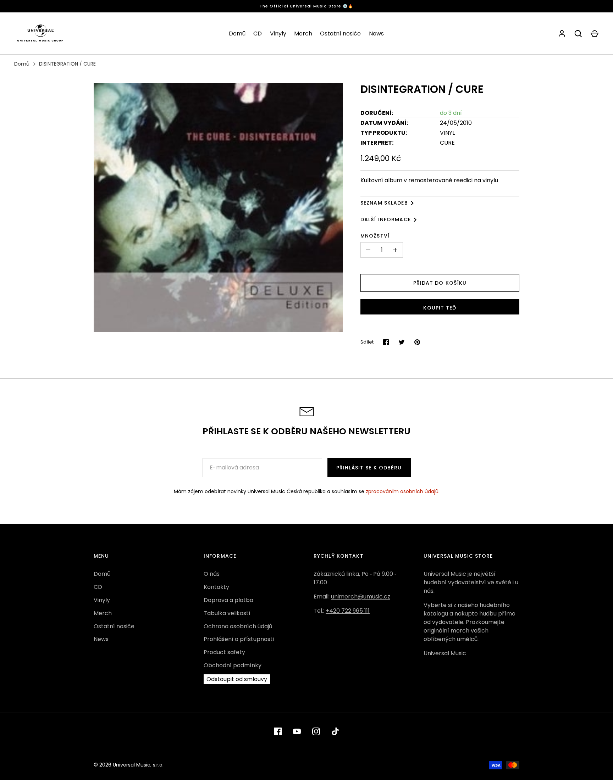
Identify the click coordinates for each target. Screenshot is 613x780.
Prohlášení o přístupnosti (239, 639)
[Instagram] (316, 731)
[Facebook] (278, 731)
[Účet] (562, 33)
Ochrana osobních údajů (238, 626)
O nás (212, 574)
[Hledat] (578, 33)
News (376, 33)
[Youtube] (297, 731)
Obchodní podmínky (232, 665)
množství (375, 235)
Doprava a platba (228, 600)
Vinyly (278, 33)
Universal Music (445, 653)
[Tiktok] (335, 731)
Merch (303, 33)
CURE (447, 143)
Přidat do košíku (440, 282)
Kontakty (216, 587)
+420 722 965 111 (348, 611)
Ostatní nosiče (340, 33)
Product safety (224, 652)
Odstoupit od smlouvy (236, 679)
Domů (237, 33)
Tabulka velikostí (227, 613)
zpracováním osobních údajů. (403, 491)
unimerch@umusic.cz (360, 596)
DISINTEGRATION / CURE (67, 63)
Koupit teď (439, 307)
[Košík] (594, 33)
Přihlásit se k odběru (369, 467)
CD (257, 33)
